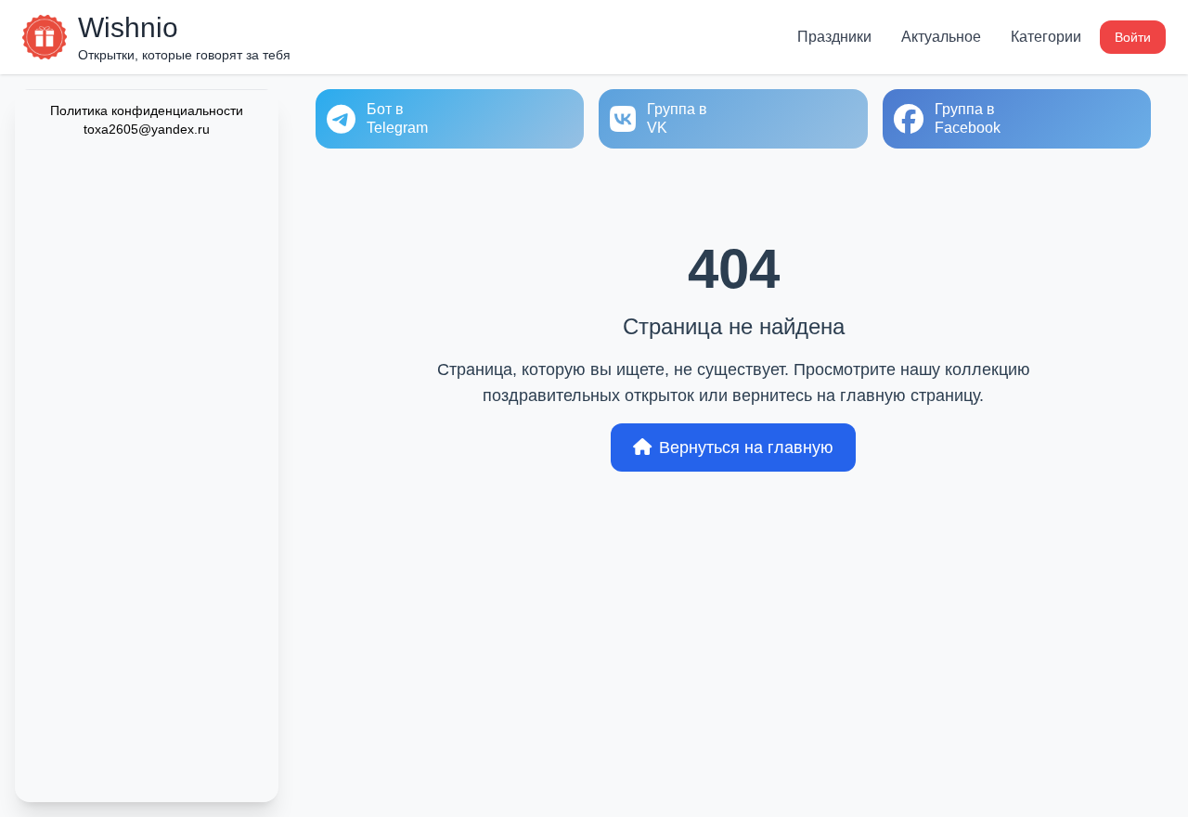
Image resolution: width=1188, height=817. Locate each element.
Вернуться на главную (746, 447)
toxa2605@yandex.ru (147, 129)
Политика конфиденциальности (146, 110)
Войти (1133, 37)
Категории (1046, 37)
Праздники (834, 37)
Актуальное (941, 37)
